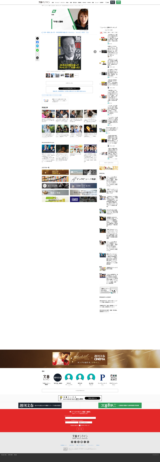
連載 (71, 2)
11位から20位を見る (108, 162)
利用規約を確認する (74, 425)
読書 (93, 2)
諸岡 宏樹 (110, 43)
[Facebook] (72, 442)
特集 (67, 2)
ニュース (46, 5)
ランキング (57, 2)
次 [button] (95, 51)
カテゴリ (62, 2)
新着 (53, 2)
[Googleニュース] (81, 442)
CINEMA (89, 2)
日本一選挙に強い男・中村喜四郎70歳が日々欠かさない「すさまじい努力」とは (66, 32)
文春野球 (101, 2)
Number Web (3, 454)
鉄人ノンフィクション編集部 (113, 77)
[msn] (85, 442)
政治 (47, 95)
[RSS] (88, 442)
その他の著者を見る (80, 390)
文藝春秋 (79, 2)
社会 (50, 95)
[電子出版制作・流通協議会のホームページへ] (65, 449)
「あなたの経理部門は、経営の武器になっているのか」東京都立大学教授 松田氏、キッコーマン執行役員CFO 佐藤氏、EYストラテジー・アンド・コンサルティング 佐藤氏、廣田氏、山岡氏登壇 (90, 158)
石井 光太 (110, 114)
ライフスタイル (55, 95)
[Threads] (78, 442)
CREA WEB (10, 454)
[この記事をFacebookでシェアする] (37, 42)
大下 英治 (110, 125)
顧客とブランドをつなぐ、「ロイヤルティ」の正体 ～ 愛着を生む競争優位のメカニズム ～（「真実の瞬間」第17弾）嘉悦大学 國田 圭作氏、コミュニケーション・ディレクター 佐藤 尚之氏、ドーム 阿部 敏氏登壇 (48, 158)
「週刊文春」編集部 (112, 87)
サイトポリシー (91, 445)
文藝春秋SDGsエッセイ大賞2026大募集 (75, 155)
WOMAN (84, 2)
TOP (42, 5)
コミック (96, 2)
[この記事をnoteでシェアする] (37, 54)
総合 (112, 30)
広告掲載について (64, 445)
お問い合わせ (71, 445)
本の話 (15, 454)
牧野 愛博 (110, 56)
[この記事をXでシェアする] (37, 38)
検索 (108, 2)
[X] (75, 442)
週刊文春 (75, 2)
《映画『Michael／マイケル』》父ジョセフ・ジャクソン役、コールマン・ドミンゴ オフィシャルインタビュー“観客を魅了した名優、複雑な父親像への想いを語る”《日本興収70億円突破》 (62, 157)
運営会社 (97, 445)
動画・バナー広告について (81, 445)
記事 (49, 5)
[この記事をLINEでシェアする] (37, 50)
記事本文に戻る (69, 83)
